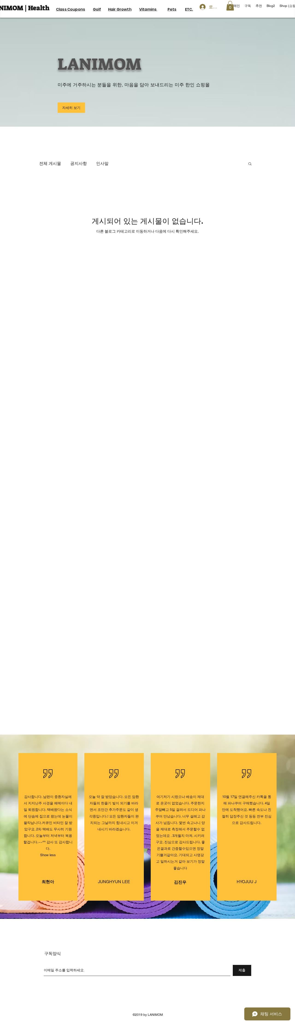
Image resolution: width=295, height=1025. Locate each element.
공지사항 (78, 163)
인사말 (102, 163)
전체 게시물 (50, 163)
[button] (250, 164)
